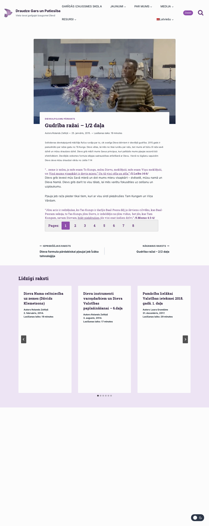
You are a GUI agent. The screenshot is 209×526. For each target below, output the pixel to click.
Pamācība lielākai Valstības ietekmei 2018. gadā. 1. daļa (163, 298)
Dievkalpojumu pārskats (60, 119)
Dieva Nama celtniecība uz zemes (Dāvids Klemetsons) (43, 298)
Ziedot (188, 12)
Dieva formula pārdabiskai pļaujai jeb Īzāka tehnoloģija (69, 251)
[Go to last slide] (23, 339)
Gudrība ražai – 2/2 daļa (153, 249)
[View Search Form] (200, 12)
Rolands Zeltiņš (60, 133)
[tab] (98, 396)
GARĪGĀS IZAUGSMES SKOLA (82, 6)
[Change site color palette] (197, 517)
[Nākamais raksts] (185, 339)
